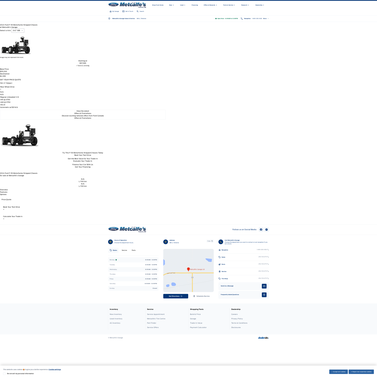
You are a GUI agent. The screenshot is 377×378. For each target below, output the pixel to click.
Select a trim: (5, 30)
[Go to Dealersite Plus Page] (263, 338)
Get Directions (175, 296)
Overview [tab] (4, 190)
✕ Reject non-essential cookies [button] (361, 371)
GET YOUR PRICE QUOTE (10, 80)
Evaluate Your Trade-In (82, 161)
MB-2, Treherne (141, 18)
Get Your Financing (82, 167)
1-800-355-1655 (257, 18)
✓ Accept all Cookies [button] (338, 371)
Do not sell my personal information (20, 373)
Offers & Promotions (82, 118)
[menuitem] (157, 5)
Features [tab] (3, 192)
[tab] (113, 250)
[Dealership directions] (188, 270)
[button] (114, 11)
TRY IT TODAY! (6, 83)
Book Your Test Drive (82, 155)
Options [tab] (3, 194)
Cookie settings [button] (55, 369)
